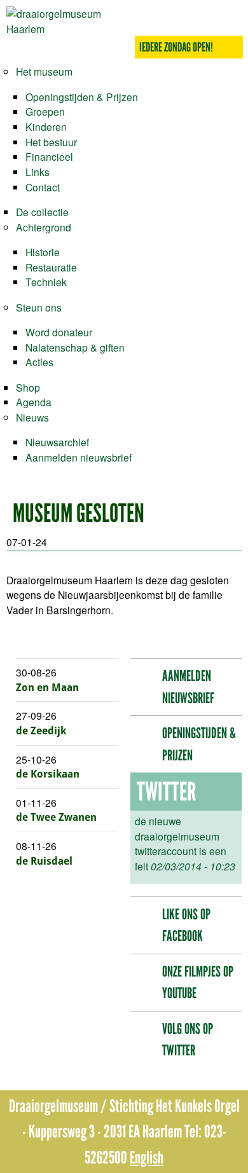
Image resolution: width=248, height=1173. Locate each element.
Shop (28, 387)
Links (37, 172)
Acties (39, 362)
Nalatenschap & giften (75, 347)
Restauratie (51, 267)
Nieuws (32, 417)
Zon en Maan (47, 688)
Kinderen (46, 127)
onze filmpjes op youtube (197, 983)
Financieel (49, 156)
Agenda (34, 402)
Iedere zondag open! (176, 47)
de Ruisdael (44, 861)
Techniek (46, 282)
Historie (42, 252)
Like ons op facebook (186, 925)
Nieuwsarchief (57, 442)
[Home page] (65, 29)
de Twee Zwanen (56, 817)
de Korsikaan (47, 774)
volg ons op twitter (187, 1040)
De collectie (42, 212)
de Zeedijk (41, 731)
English (146, 1157)
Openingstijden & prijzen (199, 744)
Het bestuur (51, 142)
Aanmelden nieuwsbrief (78, 457)
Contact (42, 187)
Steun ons (39, 307)
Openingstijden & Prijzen (81, 97)
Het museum (44, 71)
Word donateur (58, 332)
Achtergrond (43, 227)
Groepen (45, 111)
